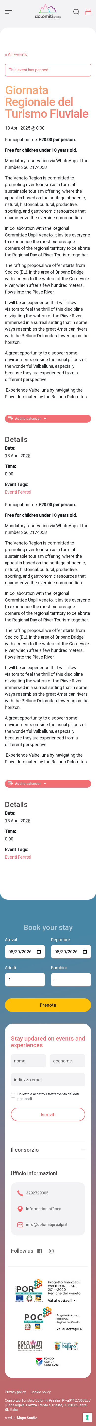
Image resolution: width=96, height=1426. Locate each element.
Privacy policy (15, 1392)
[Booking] (88, 12)
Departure (60, 939)
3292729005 (37, 1193)
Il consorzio (25, 1150)
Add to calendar (28, 419)
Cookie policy (41, 1392)
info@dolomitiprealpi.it (46, 1224)
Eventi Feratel (18, 492)
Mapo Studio (27, 1418)
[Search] (76, 12)
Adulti (10, 967)
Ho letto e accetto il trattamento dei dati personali (48, 1096)
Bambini (59, 967)
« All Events (16, 54)
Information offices (43, 1208)
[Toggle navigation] (8, 12)
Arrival (11, 939)
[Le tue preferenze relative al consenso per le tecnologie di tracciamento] (87, 1417)
